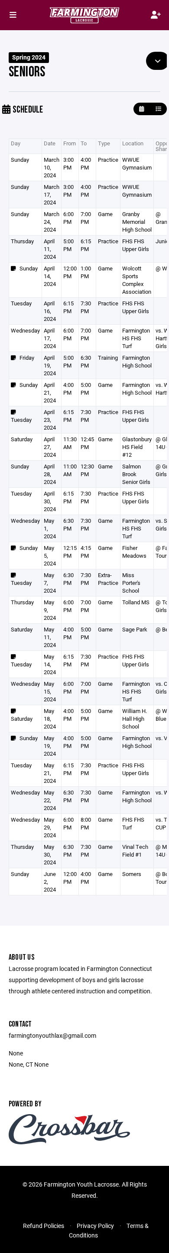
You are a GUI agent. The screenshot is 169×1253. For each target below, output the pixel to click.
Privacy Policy (95, 1226)
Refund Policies (43, 1226)
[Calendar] (141, 109)
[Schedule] (158, 109)
